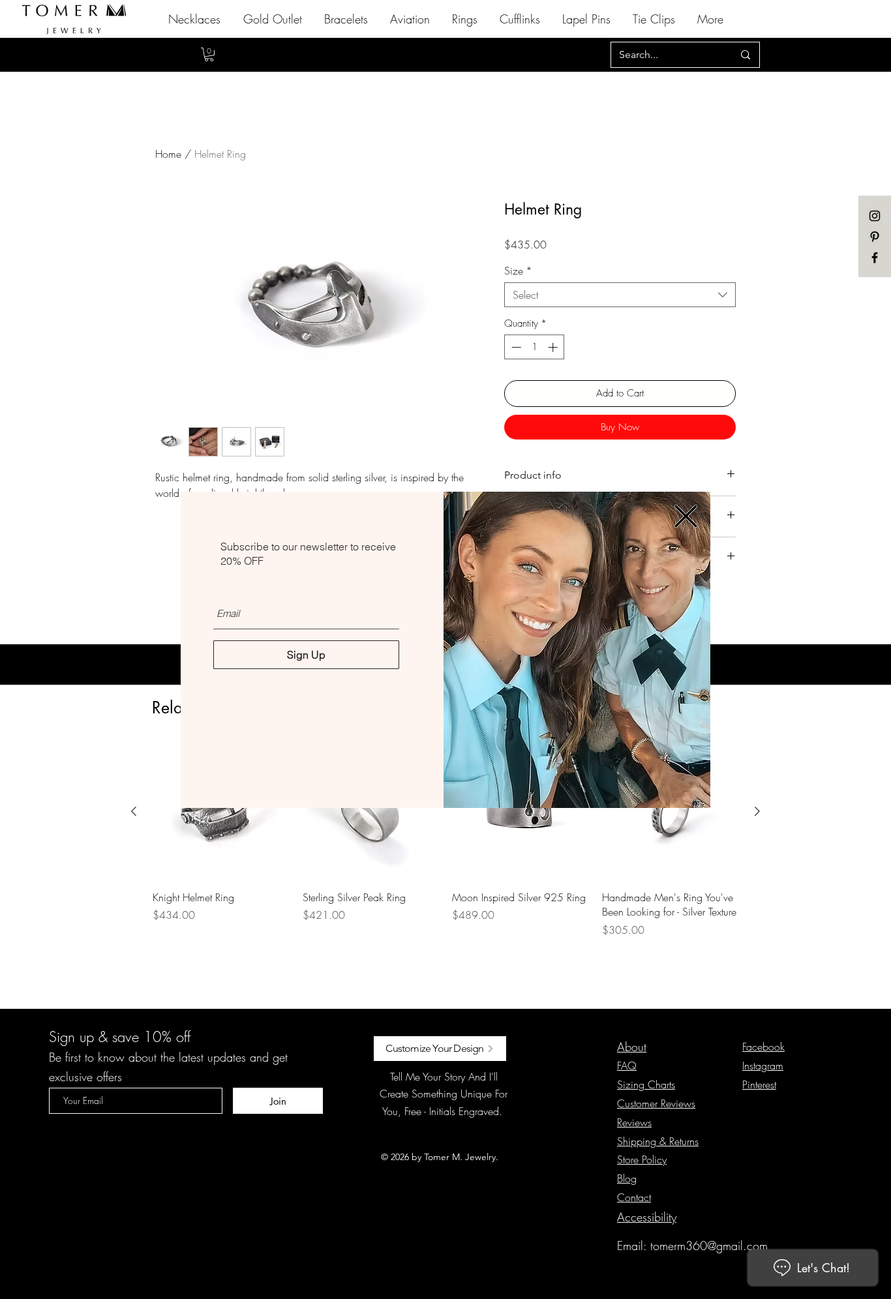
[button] (685, 516)
